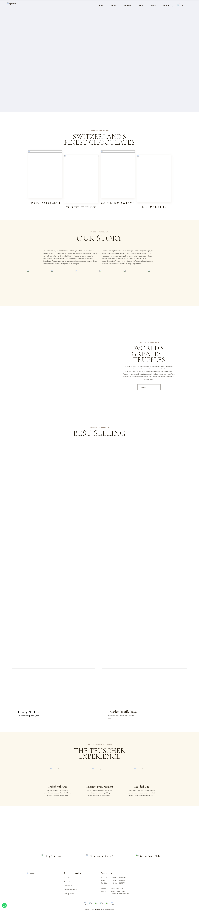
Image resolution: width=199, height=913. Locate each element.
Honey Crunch (136, 283)
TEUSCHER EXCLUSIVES (81, 207)
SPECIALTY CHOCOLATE (45, 203)
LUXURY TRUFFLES (154, 207)
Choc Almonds (111, 283)
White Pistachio (87, 283)
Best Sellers (68, 878)
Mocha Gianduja (160, 283)
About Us (67, 882)
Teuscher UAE (95, 909)
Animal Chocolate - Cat (37, 286)
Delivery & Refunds (70, 890)
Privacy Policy (69, 894)
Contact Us (68, 886)
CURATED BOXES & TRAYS (117, 203)
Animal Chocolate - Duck (62, 286)
